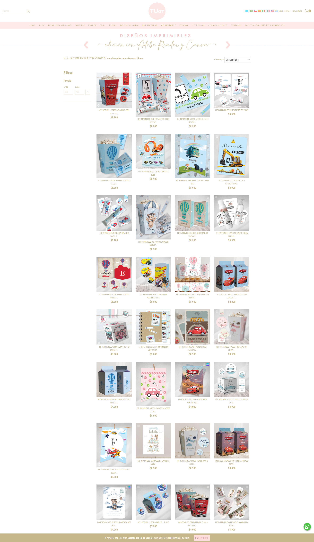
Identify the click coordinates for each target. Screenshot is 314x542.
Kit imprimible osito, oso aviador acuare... (153, 243)
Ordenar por (219, 59)
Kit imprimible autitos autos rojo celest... (153, 121)
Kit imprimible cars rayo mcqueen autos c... (114, 112)
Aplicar (87, 92)
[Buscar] (28, 11)
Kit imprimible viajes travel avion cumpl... (231, 348)
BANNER (92, 25)
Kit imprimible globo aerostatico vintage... (192, 235)
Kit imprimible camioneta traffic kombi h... (114, 348)
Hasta (77, 87)
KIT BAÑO (184, 25)
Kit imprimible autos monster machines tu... (153, 296)
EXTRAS (112, 25)
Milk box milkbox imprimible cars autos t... (232, 296)
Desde (66, 87)
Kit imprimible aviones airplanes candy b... (114, 235)
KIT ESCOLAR (198, 25)
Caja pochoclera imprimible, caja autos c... (193, 524)
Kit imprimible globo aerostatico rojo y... (114, 296)
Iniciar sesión (297, 11)
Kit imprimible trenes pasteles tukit (231, 110)
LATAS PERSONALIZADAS (59, 25)
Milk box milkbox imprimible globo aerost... (114, 401)
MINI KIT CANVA (149, 25)
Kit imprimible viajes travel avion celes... (192, 462)
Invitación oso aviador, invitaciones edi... (114, 524)
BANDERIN (80, 25)
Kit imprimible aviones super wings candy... (114, 471)
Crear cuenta (284, 11)
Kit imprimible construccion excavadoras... (232, 182)
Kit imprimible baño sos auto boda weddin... (232, 235)
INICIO (32, 25)
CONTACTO (236, 25)
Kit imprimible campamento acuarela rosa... (231, 524)
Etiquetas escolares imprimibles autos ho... (153, 348)
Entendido (201, 538)
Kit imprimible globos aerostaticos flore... (192, 296)
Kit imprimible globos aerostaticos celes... (114, 182)
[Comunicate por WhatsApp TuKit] (307, 527)
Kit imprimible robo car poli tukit (153, 522)
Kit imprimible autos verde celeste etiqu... (193, 121)
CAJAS (102, 25)
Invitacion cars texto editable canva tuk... (192, 401)
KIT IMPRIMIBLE (168, 25)
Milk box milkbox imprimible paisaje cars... (231, 462)
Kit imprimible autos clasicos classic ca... (192, 348)
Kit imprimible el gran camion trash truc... (192, 182)
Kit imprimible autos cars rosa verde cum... (153, 410)
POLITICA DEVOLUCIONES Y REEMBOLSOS (265, 25)
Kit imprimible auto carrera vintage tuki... (231, 401)
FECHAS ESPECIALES (217, 25)
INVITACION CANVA (129, 25)
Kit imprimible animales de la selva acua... (153, 462)
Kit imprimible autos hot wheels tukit (153, 173)
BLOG (41, 25)
